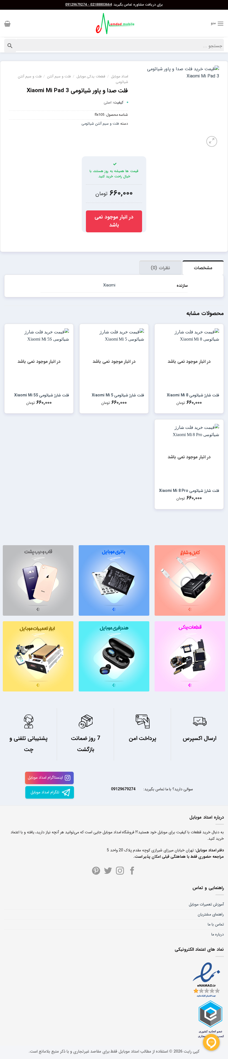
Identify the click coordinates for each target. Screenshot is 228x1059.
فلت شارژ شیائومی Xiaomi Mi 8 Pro (189, 491)
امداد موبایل (119, 76)
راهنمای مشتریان (211, 914)
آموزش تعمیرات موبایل (206, 904)
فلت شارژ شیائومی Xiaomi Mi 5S (41, 395)
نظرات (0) (160, 268)
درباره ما (217, 934)
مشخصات (203, 268)
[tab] (203, 267)
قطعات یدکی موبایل (90, 76)
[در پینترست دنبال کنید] (96, 871)
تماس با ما (216, 924)
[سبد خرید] (7, 23)
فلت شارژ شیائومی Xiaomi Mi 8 (193, 395)
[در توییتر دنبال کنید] (108, 871)
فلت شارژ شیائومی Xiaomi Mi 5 (118, 395)
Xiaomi (109, 285)
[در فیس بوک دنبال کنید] (132, 871)
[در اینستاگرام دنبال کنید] (120, 871)
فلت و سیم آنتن (59, 76)
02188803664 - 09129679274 (88, 4)
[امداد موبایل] (114, 23)
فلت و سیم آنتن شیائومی (100, 124)
